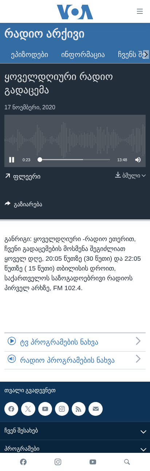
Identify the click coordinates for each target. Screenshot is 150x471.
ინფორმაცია (83, 54)
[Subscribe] (95, 409)
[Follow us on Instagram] (62, 409)
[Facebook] (23, 462)
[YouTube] (93, 462)
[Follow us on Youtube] (45, 409)
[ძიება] (127, 462)
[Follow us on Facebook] (11, 409)
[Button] (23, 206)
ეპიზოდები (29, 54)
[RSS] (79, 409)
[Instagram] (58, 462)
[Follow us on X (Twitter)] (28, 409)
